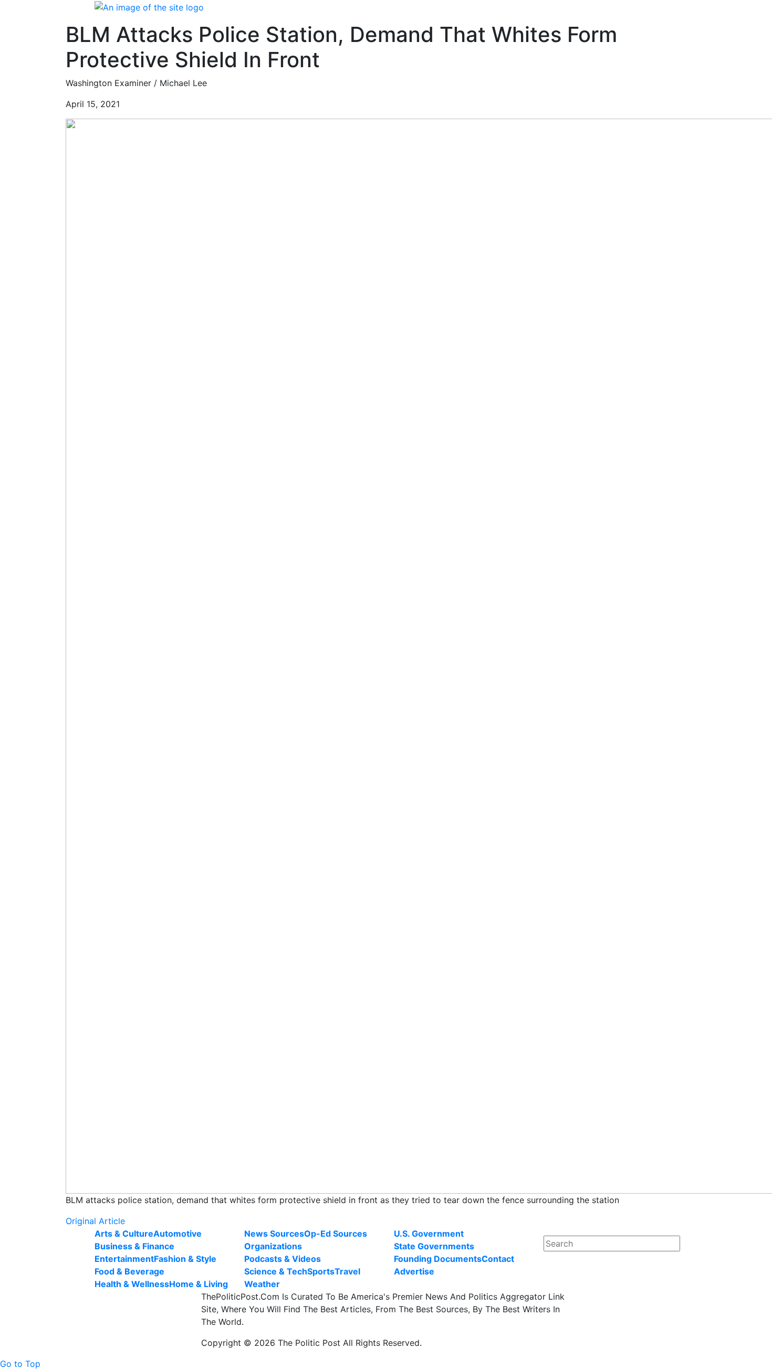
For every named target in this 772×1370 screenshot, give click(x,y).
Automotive (177, 1233)
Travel (347, 1271)
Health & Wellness (132, 1284)
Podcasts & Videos (282, 1258)
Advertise (414, 1271)
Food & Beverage (129, 1271)
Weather (262, 1284)
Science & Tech (275, 1271)
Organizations (273, 1246)
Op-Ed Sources (335, 1233)
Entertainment (124, 1258)
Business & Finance (134, 1246)
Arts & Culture (124, 1233)
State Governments (434, 1246)
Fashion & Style (185, 1258)
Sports (321, 1271)
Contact (498, 1258)
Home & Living (198, 1284)
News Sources (274, 1233)
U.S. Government (429, 1233)
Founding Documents (438, 1258)
